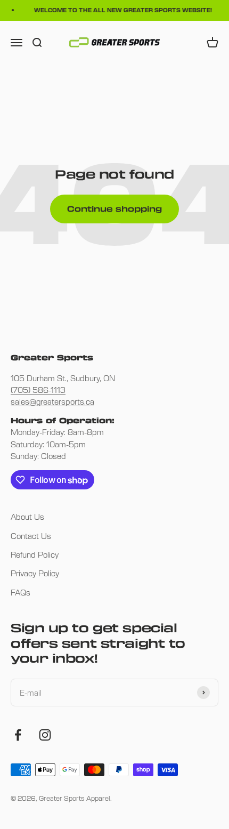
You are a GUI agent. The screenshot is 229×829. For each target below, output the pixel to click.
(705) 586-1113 (38, 390)
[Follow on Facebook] (18, 735)
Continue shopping (114, 209)
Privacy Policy (35, 573)
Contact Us (31, 536)
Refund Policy (35, 554)
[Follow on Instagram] (45, 735)
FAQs (20, 592)
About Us (27, 516)
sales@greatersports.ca (52, 401)
